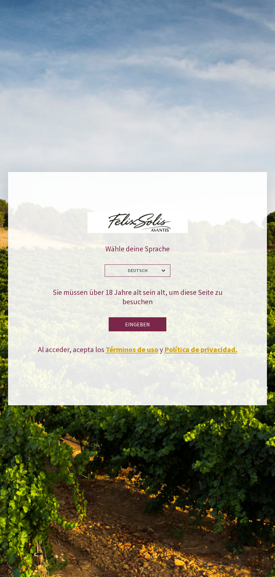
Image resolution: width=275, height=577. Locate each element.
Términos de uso (132, 349)
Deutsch (138, 270)
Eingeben (137, 324)
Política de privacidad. (200, 349)
